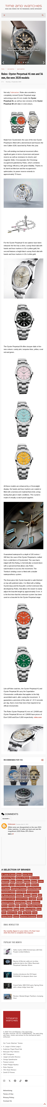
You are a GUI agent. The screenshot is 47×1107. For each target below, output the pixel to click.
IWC (39, 895)
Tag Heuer (27, 913)
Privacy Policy (8, 1097)
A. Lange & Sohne (8, 874)
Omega (11, 906)
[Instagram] (4, 1081)
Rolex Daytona (8, 1067)
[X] (9, 1081)
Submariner (14, 92)
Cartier (40, 881)
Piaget (16, 909)
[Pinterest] (15, 1081)
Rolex (39, 909)
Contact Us (7, 1101)
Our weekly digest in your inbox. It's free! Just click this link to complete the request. (22, 932)
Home (2, 69)
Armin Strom (27, 874)
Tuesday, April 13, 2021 (22, 824)
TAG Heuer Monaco (9, 1070)
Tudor (35, 913)
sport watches (21, 69)
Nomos (4, 906)
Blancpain (5, 881)
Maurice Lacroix (7, 902)
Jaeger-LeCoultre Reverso (11, 1057)
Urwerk (16, 916)
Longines (32, 899)
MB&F (39, 899)
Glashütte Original (8, 892)
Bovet (13, 881)
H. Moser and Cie (8, 895)
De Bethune (20, 885)
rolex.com (38, 717)
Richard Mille (30, 909)
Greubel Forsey (33, 892)
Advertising (7, 1090)
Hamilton (19, 895)
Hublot (34, 895)
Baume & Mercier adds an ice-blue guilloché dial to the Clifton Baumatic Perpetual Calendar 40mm (26, 963)
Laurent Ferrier (21, 899)
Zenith (39, 916)
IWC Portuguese (8, 1054)
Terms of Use (8, 1094)
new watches (10, 69)
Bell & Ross (35, 878)
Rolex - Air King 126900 (15, 801)
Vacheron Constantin (28, 916)
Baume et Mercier (22, 878)
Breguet (19, 881)
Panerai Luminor (8, 1062)
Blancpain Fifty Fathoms (11, 1052)
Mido (28, 902)
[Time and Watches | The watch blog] (23, 8)
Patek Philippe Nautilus (11, 1065)
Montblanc (36, 902)
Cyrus (12, 885)
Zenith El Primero (9, 1072)
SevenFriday (12, 913)
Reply (10, 834)
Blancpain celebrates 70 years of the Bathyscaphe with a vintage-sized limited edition (23, 50)
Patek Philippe (7, 909)
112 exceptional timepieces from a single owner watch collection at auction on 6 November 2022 (22, 778)
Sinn (20, 913)
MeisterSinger (20, 902)
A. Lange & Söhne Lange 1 (12, 1046)
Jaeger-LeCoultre (8, 899)
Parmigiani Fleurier (35, 906)
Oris (17, 906)
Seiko (4, 913)
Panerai (23, 906)
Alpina (19, 874)
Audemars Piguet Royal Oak (12, 1049)
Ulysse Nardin (7, 916)
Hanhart (27, 895)
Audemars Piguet (8, 878)
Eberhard (35, 885)
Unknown (11, 824)
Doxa (28, 885)
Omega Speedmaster (10, 1059)
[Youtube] (26, 1081)
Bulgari (34, 881)
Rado (22, 909)
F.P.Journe (5, 888)
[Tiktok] (21, 1081)
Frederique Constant (18, 888)
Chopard (5, 885)
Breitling (27, 881)
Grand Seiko (21, 892)
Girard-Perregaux (34, 888)
